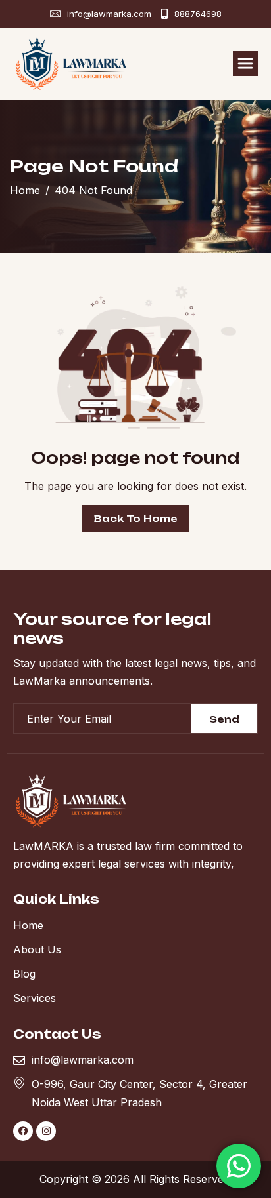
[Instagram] (46, 1131)
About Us (37, 949)
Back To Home (136, 518)
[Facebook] (23, 1131)
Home (28, 925)
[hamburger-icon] (245, 63)
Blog (24, 973)
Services (34, 998)
